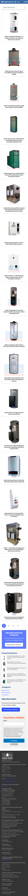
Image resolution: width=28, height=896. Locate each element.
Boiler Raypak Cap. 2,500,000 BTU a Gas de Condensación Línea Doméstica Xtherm (14, 175)
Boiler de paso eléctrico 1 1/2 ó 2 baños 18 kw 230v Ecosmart (14, 243)
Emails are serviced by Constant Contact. (13, 736)
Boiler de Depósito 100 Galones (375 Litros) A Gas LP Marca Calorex (14, 345)
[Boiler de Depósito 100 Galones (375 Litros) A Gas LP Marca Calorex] (14, 331)
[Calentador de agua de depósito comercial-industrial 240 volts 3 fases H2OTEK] (14, 431)
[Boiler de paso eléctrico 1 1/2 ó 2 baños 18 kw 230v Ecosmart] (14, 228)
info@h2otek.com (6, 786)
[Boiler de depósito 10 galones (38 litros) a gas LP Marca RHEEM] (14, 91)
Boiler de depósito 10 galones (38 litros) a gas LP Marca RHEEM (14, 106)
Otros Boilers (5, 694)
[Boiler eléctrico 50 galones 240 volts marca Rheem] (14, 398)
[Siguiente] (18, 626)
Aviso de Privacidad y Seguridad (9, 781)
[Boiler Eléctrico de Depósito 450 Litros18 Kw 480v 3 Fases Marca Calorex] (14, 364)
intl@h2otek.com (6, 860)
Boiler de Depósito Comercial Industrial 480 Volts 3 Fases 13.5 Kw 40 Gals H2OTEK (14, 311)
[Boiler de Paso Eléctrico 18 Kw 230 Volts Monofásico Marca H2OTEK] (14, 466)
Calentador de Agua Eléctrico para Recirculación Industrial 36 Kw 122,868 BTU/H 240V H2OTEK (14, 209)
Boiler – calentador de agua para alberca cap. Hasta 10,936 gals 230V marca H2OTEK (14, 549)
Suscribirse (14, 740)
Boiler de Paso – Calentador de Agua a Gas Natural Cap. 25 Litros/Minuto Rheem (14, 277)
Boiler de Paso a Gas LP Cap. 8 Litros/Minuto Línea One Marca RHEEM (14, 72)
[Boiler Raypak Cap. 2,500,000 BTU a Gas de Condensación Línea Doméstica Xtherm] (14, 159)
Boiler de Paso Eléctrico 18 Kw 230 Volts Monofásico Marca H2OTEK (14, 481)
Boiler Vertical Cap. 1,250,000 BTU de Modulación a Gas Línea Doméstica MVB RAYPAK (14, 140)
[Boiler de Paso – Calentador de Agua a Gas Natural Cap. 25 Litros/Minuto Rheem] (14, 261)
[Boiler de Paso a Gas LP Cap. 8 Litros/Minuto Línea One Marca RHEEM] (14, 57)
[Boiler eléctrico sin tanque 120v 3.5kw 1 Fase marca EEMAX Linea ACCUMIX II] (14, 499)
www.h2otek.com (10, 778)
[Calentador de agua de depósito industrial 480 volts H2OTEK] (14, 603)
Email (5, 720)
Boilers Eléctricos (6, 692)
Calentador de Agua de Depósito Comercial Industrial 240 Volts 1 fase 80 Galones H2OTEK (14, 584)
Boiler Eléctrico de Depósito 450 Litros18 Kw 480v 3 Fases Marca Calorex (14, 379)
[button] (15, 2)
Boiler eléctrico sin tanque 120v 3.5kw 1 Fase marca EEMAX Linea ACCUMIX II (14, 514)
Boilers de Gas (5, 690)
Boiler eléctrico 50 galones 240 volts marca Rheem (14, 413)
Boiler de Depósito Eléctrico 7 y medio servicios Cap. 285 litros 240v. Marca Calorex (14, 38)
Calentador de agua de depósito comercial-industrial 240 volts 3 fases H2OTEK (14, 447)
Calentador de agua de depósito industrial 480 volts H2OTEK (14, 618)
